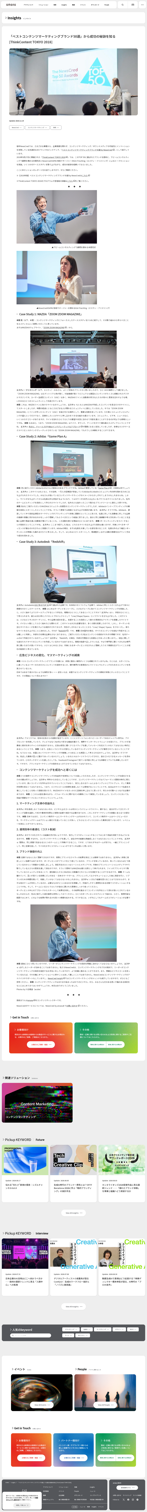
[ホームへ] (11, 5)
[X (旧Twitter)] (124, 1500)
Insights (64, 5)
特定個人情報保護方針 (97, 1499)
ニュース (92, 1491)
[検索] (123, 4)
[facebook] (128, 1500)
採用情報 (46, 1491)
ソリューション (43, 5)
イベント (83, 5)
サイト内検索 (137, 1495)
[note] (137, 1500)
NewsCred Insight (55, 978)
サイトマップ (127, 1495)
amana (30, 1000)
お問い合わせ (71, 1005)
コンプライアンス (95, 1495)
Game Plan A (104, 488)
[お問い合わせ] (133, 4)
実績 (55, 5)
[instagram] (133, 1500)
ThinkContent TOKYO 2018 (53, 157)
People (107, 5)
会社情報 (61, 1495)
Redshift (62, 630)
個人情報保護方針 (64, 1499)
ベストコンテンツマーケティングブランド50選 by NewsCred (87, 149)
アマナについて (28, 5)
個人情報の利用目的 (80, 1499)
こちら (85, 175)
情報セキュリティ (48, 1499)
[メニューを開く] (142, 4)
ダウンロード (95, 5)
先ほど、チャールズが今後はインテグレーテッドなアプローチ (54, 426)
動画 (73, 5)
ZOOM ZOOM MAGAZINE (54, 327)
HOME (7, 1482)
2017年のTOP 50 (42, 605)
